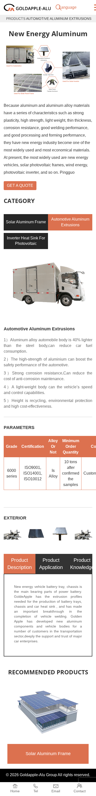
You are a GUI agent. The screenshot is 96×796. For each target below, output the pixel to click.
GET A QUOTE (20, 185)
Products (15, 19)
